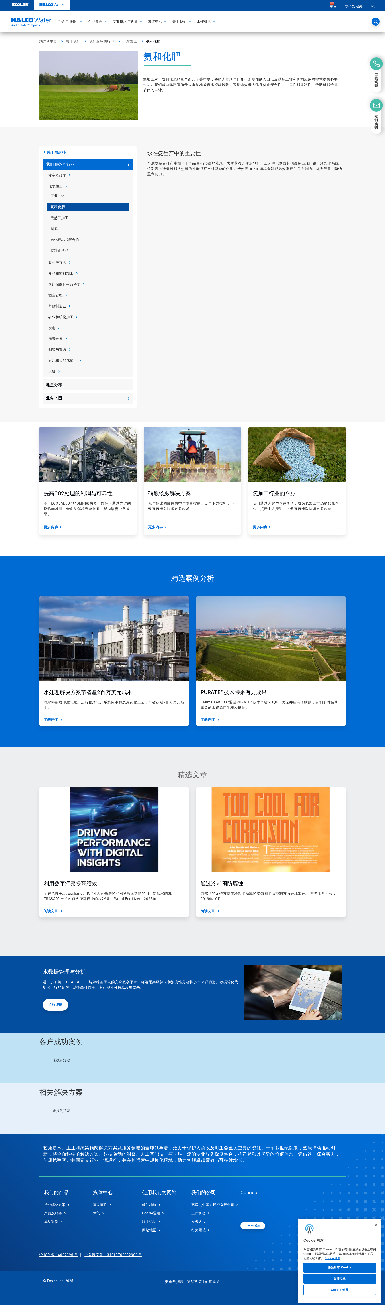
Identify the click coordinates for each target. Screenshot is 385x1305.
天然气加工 (59, 218)
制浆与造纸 (57, 350)
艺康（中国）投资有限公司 (211, 1205)
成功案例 (51, 1222)
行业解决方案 (55, 1205)
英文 (333, 6)
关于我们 (73, 41)
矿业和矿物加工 (60, 317)
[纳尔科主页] (30, 22)
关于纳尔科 (56, 152)
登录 (374, 6)
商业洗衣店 (57, 262)
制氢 (54, 229)
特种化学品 (59, 250)
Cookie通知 (151, 1213)
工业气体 (58, 196)
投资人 (196, 1222)
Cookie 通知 (332, 1258)
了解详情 (51, 719)
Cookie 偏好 (252, 1225)
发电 (51, 328)
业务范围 (54, 398)
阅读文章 (51, 911)
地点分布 (54, 384)
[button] (81, 21)
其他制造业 (57, 306)
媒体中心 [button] (155, 21)
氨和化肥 (58, 207)
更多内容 (51, 527)
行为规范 (198, 1230)
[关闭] (376, 1225)
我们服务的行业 (101, 41)
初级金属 (55, 339)
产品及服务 (53, 1213)
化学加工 (130, 41)
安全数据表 (354, 6)
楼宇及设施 (57, 175)
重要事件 (100, 1204)
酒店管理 (55, 295)
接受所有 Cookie (339, 1267)
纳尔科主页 (48, 41)
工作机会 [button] (204, 21)
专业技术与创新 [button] (125, 21)
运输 (51, 371)
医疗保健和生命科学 (64, 284)
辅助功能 (149, 1205)
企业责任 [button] (95, 21)
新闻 (96, 1213)
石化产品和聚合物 (65, 240)
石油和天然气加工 (62, 360)
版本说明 (149, 1222)
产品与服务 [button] (66, 21)
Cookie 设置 (339, 1289)
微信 (247, 1208)
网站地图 (149, 1230)
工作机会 (198, 1213)
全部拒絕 (340, 1278)
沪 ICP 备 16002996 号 (58, 1255)
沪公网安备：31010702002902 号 (113, 1255)
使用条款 (212, 1282)
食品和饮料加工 (60, 273)
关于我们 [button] (179, 21)
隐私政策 (194, 1282)
